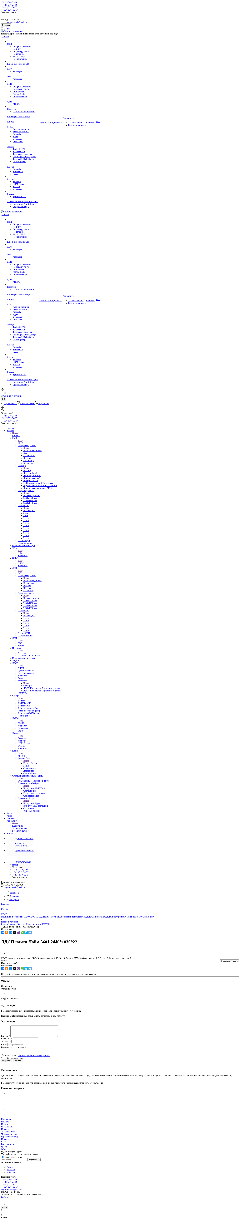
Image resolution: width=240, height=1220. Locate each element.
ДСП (20, 573)
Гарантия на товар (9, 1136)
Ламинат (22, 738)
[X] (14, 932)
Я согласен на (27, 1055)
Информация (7, 1126)
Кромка (21, 756)
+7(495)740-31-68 (9, 2)
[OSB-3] (22, 74)
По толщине (29, 510)
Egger (29, 924)
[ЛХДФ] (22, 119)
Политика (6, 1124)
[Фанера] (22, 144)
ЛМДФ (21, 723)
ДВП (20, 643)
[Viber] (18, 932)
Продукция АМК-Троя (34, 788)
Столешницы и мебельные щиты (33, 781)
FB (6, 1197)
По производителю (32, 450)
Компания (6, 1119)
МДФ (20, 443)
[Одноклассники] (6, 932)
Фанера (21, 701)
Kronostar (22, 924)
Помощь (5, 1129)
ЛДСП (21, 668)
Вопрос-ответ (7, 1144)
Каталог (16, 435)
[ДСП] (22, 81)
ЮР (3, 1197)
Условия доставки (9, 1134)
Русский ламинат (9, 924)
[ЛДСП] (22, 124)
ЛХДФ (85, 917)
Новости (5, 1121)
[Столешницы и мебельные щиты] (22, 199)
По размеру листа (31, 495)
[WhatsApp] (22, 932)
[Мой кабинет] (2, 390)
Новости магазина (13, 1157)
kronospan (27, 686)
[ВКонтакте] (2, 932)
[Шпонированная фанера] (22, 114)
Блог (3, 1141)
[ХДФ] (22, 66)
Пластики (22, 653)
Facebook (14, 893)
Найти (4, 1207)
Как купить (17, 826)
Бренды (4, 1146)
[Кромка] (22, 191)
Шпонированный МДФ (17, 917)
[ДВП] (22, 99)
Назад (15, 433)
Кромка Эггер (30, 763)
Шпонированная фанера (70, 917)
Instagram (14, 899)
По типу (27, 470)
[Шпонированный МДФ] (22, 61)
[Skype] (26, 932)
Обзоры (4, 1149)
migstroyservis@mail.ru (16, 22)
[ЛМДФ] (22, 164)
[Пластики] (22, 106)
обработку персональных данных (34, 1055)
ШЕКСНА (46, 924)
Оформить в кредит (229, 961)
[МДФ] (22, 41)
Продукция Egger (31, 803)
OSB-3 (21, 563)
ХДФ (20, 553)
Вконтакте (15, 896)
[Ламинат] (22, 176)
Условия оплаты (8, 1131)
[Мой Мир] (10, 932)
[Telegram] (30, 932)
